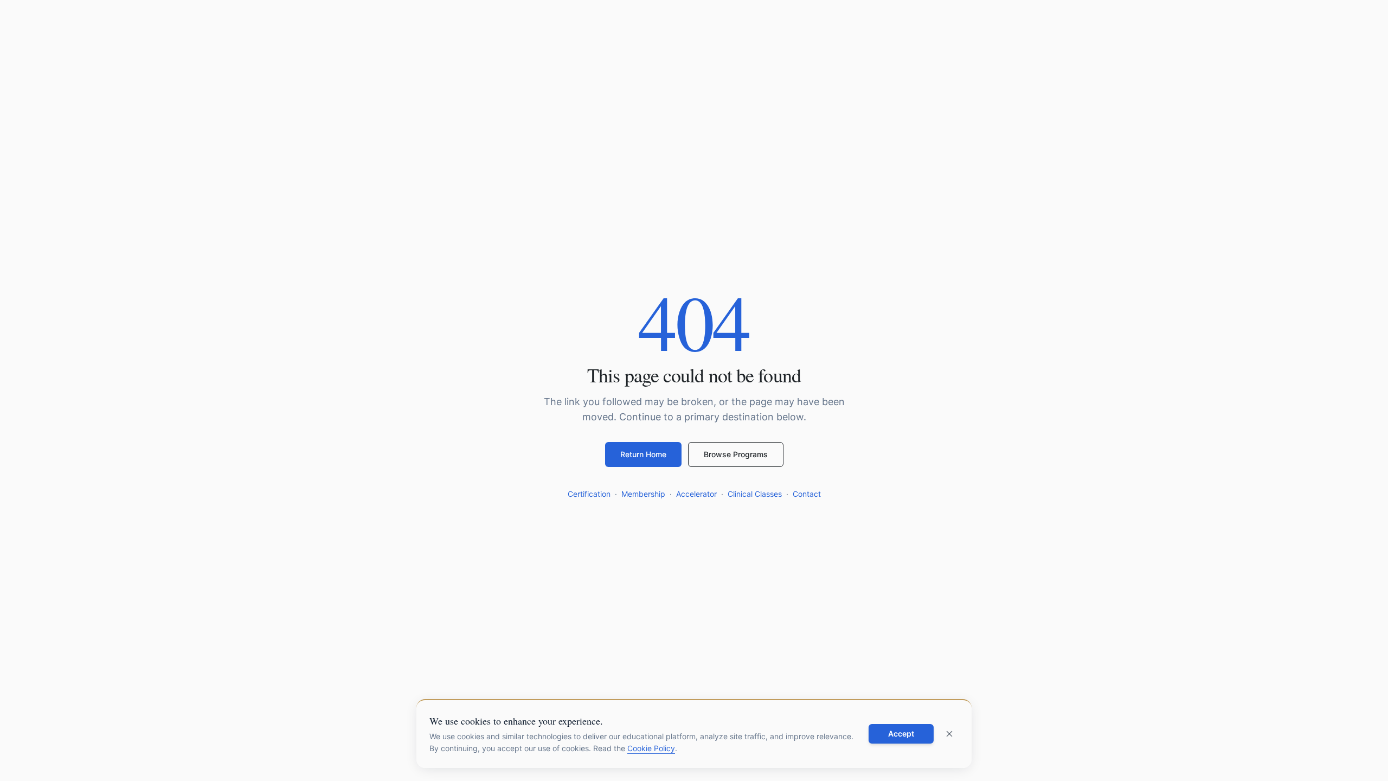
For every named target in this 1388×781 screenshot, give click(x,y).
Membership (643, 493)
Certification (589, 493)
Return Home (643, 454)
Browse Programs (736, 454)
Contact (807, 493)
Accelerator (696, 493)
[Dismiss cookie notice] (949, 734)
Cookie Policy (651, 748)
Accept (901, 733)
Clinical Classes (755, 493)
